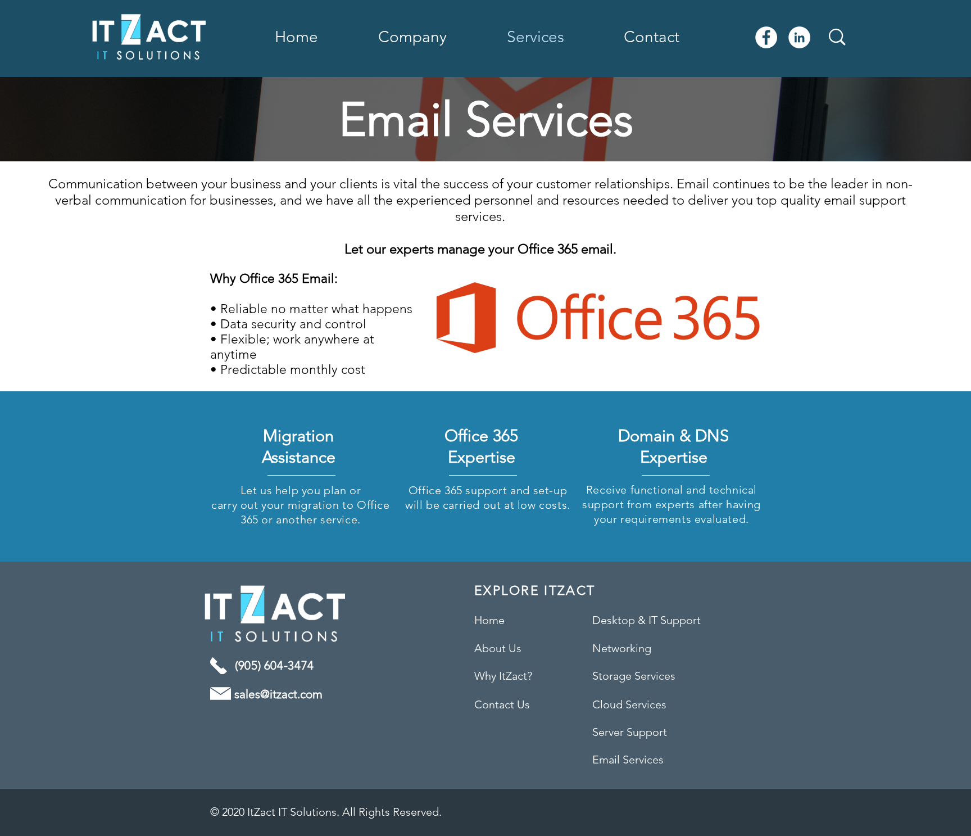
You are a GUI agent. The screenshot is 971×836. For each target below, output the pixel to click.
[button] (434, 37)
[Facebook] (766, 37)
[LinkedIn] (799, 37)
